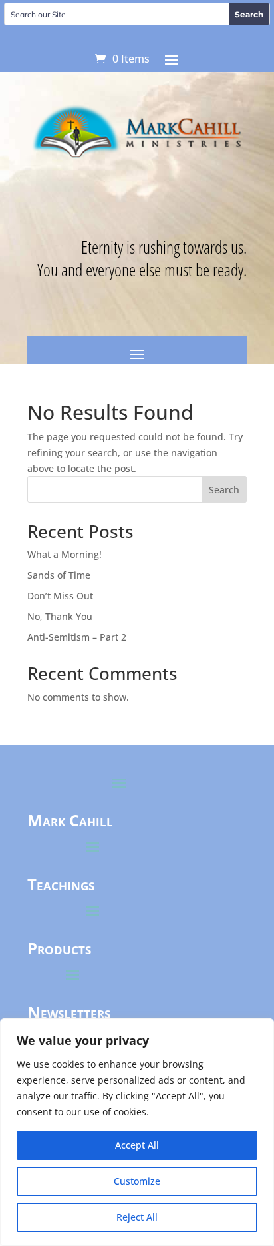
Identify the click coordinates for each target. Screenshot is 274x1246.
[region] (137, 1132)
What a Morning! (64, 554)
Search (224, 489)
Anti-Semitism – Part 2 (76, 637)
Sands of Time (58, 575)
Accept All (137, 1145)
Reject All (137, 1217)
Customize (137, 1181)
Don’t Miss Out (60, 595)
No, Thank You (59, 616)
